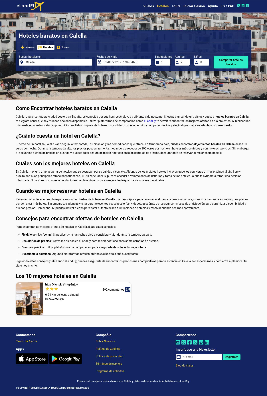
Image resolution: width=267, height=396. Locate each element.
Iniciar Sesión (194, 6)
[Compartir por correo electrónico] (178, 344)
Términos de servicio (109, 363)
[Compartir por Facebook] (189, 344)
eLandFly (150, 121)
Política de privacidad (109, 356)
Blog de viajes (184, 365)
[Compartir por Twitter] (195, 344)
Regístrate (231, 357)
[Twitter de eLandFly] (239, 5)
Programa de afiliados (110, 371)
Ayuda (213, 6)
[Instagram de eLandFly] (243, 5)
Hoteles (163, 6)
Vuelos (148, 6)
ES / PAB (227, 6)
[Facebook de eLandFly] (248, 5)
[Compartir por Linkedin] (207, 344)
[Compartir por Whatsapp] (183, 344)
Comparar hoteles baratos (231, 62)
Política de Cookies (108, 348)
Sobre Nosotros (106, 341)
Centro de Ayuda (26, 341)
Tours (176, 6)
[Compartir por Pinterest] (201, 344)
